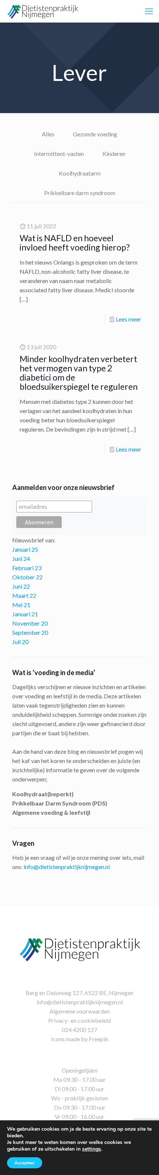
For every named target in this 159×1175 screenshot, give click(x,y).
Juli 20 (20, 641)
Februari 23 (26, 567)
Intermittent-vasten (59, 153)
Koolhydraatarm (80, 173)
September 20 (30, 632)
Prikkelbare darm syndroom (79, 192)
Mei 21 (21, 604)
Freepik (98, 1038)
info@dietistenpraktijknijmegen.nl (67, 866)
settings (91, 1149)
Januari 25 (25, 549)
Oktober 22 (27, 576)
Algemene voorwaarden (80, 1011)
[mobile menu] (149, 11)
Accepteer (24, 1163)
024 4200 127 (79, 1029)
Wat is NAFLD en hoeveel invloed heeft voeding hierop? (75, 242)
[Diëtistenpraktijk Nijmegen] (43, 11)
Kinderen (113, 153)
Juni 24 (21, 558)
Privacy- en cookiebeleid (79, 1020)
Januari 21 (25, 613)
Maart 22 (24, 595)
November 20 (30, 623)
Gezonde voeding (95, 133)
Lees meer (128, 319)
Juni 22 (21, 586)
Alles (48, 133)
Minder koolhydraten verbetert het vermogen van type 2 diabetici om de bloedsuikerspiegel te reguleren (79, 373)
